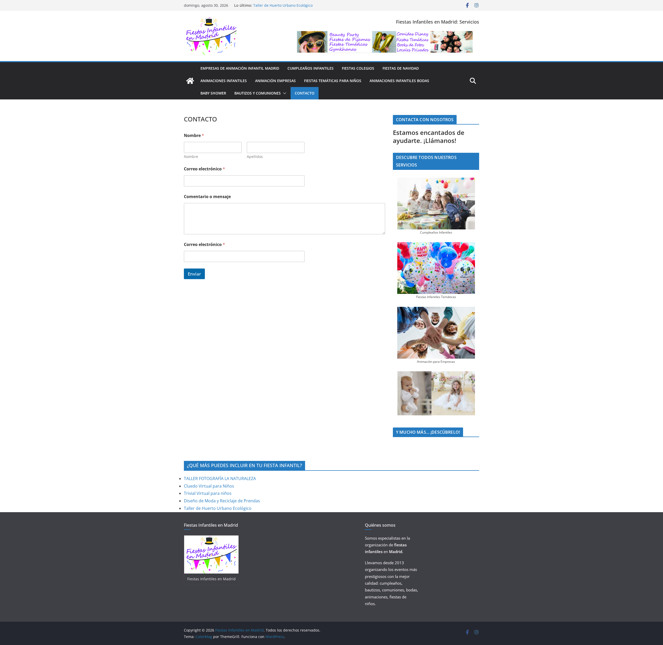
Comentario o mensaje (207, 196)
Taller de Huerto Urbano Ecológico (217, 508)
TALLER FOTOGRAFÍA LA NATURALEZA (220, 478)
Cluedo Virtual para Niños (209, 486)
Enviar (194, 274)
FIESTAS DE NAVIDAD (401, 68)
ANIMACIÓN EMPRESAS (275, 80)
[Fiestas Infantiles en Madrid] (190, 81)
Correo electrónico (204, 168)
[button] (283, 93)
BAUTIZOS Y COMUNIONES (257, 93)
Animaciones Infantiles (223, 80)
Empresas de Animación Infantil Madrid (239, 68)
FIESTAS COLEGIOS (358, 68)
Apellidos (255, 156)
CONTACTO (304, 93)
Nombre (191, 156)
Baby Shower (213, 93)
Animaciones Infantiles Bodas (399, 80)
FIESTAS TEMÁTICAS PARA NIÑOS (332, 80)
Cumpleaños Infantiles (310, 68)
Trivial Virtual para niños (208, 493)
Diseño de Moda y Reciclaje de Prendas (287, 4)
